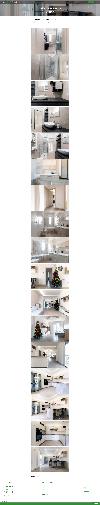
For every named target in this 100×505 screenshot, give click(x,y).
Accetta (96, 503)
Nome (43, 482)
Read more (33, 476)
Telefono (43, 489)
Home (84, 482)
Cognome (51, 482)
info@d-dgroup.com (9, 489)
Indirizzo (51, 489)
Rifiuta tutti (92, 503)
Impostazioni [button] (88, 503)
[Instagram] (6, 502)
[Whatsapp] (2, 502)
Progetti (85, 486)
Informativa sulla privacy (34, 503)
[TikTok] (10, 498)
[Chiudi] (99, 503)
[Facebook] (4, 502)
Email (43, 485)
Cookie (85, 487)
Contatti (85, 488)
